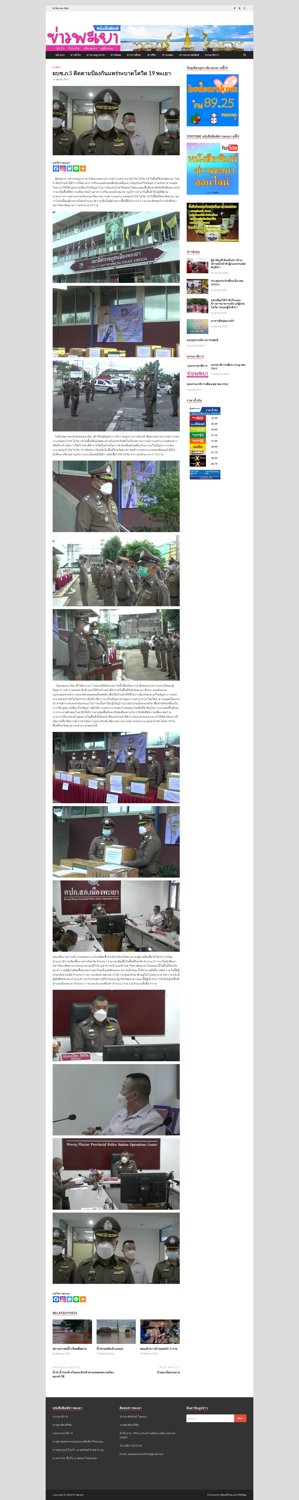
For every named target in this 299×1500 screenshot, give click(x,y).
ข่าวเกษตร (167, 55)
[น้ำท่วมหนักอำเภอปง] (116, 1332)
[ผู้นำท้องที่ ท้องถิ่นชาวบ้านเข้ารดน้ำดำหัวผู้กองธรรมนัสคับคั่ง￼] (197, 260)
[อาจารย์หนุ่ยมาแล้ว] (197, 321)
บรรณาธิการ (212, 55)
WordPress (227, 1494)
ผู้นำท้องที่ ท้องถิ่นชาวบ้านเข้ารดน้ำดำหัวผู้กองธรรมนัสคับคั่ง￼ (228, 263)
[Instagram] (244, 8)
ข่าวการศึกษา (134, 55)
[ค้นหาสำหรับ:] (216, 1418)
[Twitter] (239, 8)
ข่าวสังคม (116, 55)
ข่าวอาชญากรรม (96, 55)
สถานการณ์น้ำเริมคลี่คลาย (70, 1348)
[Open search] (244, 55)
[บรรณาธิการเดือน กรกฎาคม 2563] (197, 365)
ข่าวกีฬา (151, 55)
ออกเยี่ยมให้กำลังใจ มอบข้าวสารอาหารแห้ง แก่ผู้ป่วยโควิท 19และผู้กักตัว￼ (227, 303)
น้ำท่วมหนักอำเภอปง (110, 1348)
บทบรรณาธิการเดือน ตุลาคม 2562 (207, 384)
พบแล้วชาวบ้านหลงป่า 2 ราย (158, 1348)
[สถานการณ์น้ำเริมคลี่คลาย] (72, 1332)
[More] (83, 168)
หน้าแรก (60, 55)
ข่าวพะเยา (78, 1494)
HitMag (242, 1494)
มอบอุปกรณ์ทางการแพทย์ (202, 340)
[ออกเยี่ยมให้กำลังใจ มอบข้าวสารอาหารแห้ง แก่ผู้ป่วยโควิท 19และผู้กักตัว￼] (197, 300)
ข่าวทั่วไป (75, 55)
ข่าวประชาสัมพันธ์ (189, 55)
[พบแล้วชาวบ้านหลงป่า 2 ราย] (160, 1332)
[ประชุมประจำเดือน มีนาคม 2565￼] (197, 281)
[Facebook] (235, 8)
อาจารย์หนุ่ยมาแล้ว (222, 320)
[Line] (76, 168)
